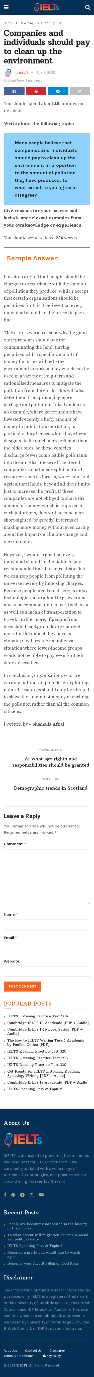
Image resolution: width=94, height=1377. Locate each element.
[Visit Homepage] (47, 8)
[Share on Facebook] (14, 91)
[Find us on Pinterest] (13, 1195)
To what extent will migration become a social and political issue (47, 1237)
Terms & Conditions (19, 1356)
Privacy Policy (51, 1356)
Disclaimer (57, 1350)
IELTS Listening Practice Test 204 (37, 1016)
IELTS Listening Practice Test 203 (37, 1058)
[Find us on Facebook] (5, 1195)
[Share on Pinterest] (36, 91)
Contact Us (33, 1350)
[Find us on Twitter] (32, 1195)
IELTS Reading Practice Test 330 (36, 1064)
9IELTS (24, 72)
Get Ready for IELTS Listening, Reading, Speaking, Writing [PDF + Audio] (43, 1073)
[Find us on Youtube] (41, 1195)
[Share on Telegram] (58, 91)
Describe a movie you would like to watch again (43, 1254)
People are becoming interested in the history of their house (47, 1226)
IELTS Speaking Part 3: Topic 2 (34, 1245)
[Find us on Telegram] (22, 1195)
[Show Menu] (6, 7)
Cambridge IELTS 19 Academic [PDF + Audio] (48, 1023)
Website (11, 961)
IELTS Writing (24, 23)
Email (11, 937)
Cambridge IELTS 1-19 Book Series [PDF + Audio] (45, 1031)
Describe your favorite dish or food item (42, 1263)
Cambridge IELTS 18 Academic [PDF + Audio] (47, 1082)
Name (11, 914)
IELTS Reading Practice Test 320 (36, 1051)
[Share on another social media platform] (80, 91)
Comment (15, 843)
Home (8, 23)
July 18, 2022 (45, 72)
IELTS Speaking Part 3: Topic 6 (34, 1089)
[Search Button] (87, 7)
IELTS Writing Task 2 (50, 23)
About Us (10, 1350)
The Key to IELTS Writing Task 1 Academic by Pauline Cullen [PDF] (45, 1042)
